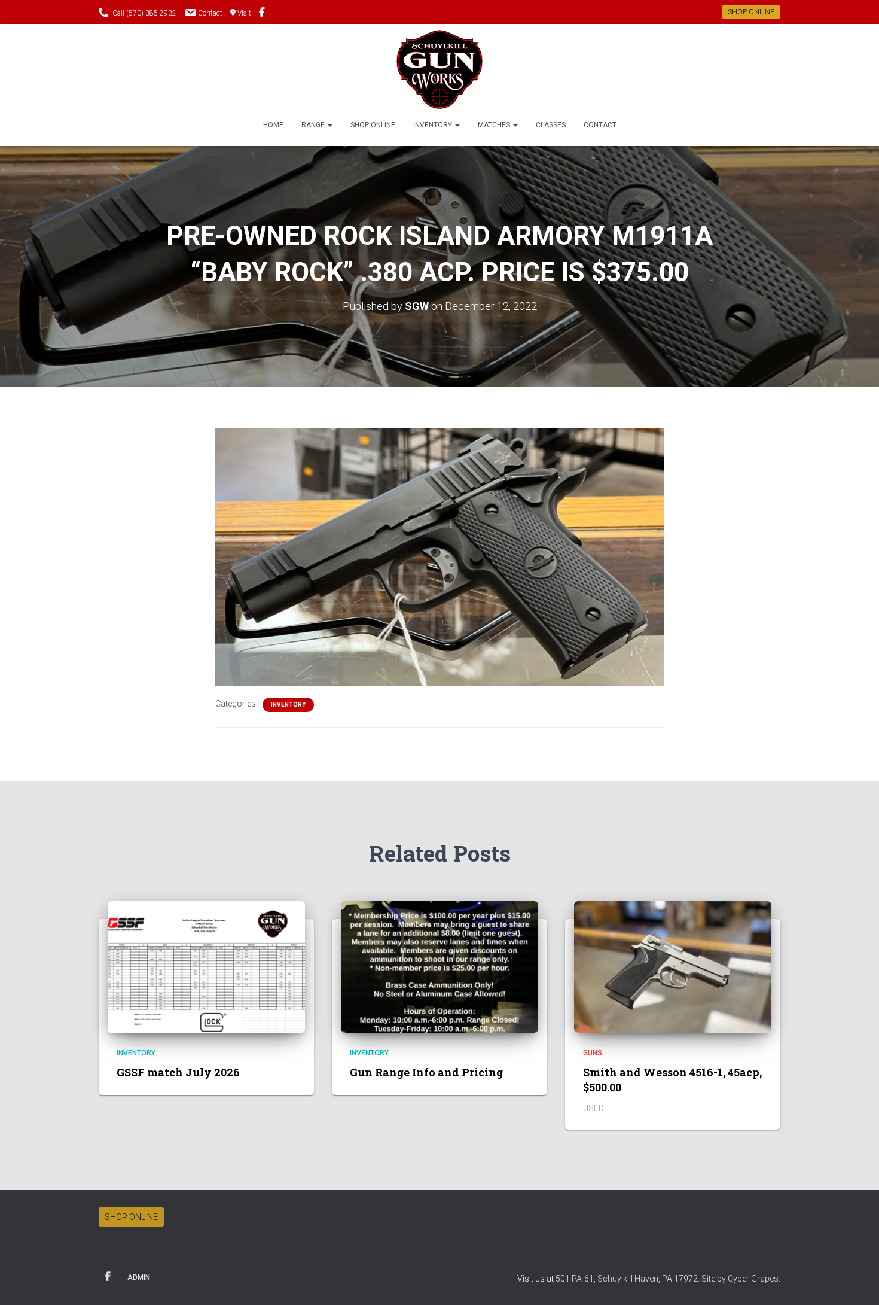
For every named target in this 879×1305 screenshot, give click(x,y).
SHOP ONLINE (751, 12)
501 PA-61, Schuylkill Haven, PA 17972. (628, 1278)
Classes (551, 125)
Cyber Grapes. (754, 1278)
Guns (592, 1053)
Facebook (108, 1277)
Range (313, 125)
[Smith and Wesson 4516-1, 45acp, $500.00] (672, 966)
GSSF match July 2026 (178, 1072)
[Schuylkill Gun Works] (439, 69)
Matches (495, 125)
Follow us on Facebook (262, 14)
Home (273, 125)
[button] (329, 125)
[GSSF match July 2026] (206, 966)
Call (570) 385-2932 (144, 13)
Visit (244, 13)
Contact (210, 13)
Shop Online (372, 125)
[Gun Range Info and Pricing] (439, 966)
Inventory (433, 125)
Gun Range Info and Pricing (426, 1072)
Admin (138, 1277)
